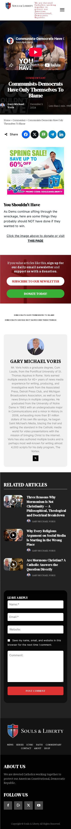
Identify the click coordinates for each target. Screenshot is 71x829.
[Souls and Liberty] (35, 730)
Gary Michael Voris (16, 105)
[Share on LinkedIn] (61, 134)
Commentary (36, 77)
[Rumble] (18, 805)
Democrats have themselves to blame (34, 315)
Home (7, 120)
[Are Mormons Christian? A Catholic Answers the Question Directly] (13, 564)
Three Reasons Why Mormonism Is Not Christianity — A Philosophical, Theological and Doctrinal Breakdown (46, 506)
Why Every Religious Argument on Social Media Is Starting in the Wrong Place (46, 538)
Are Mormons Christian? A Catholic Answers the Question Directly (46, 565)
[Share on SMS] (44, 134)
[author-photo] (29, 521)
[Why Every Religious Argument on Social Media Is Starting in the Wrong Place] (13, 535)
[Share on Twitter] (35, 134)
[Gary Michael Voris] (3, 105)
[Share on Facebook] (26, 134)
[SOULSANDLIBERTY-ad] (35, 171)
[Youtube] (39, 805)
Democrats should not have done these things (31, 320)
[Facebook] (8, 805)
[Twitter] (35, 458)
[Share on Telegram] (52, 134)
